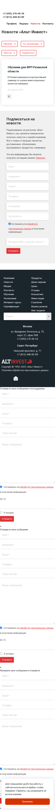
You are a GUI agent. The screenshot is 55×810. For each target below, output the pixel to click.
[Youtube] (43, 379)
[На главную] (15, 6)
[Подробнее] (10, 96)
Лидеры (23, 23)
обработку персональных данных (37, 487)
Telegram (40, 158)
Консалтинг (37, 294)
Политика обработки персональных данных (25, 370)
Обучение (9, 294)
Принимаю (27, 801)
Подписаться (28, 53)
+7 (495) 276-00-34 (13, 13)
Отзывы (35, 290)
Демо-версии (38, 282)
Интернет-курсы (12, 302)
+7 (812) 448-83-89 (13, 17)
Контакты (47, 23)
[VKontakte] (26, 379)
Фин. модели (38, 310)
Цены (34, 286)
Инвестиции (37, 298)
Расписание (10, 298)
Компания (9, 278)
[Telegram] (31, 379)
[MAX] (37, 378)
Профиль (12, 23)
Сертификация (11, 306)
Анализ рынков (39, 306)
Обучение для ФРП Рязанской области (27, 69)
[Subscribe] (16, 379)
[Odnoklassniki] (22, 379)
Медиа (7, 286)
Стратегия (36, 302)
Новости (35, 23)
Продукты (36, 278)
